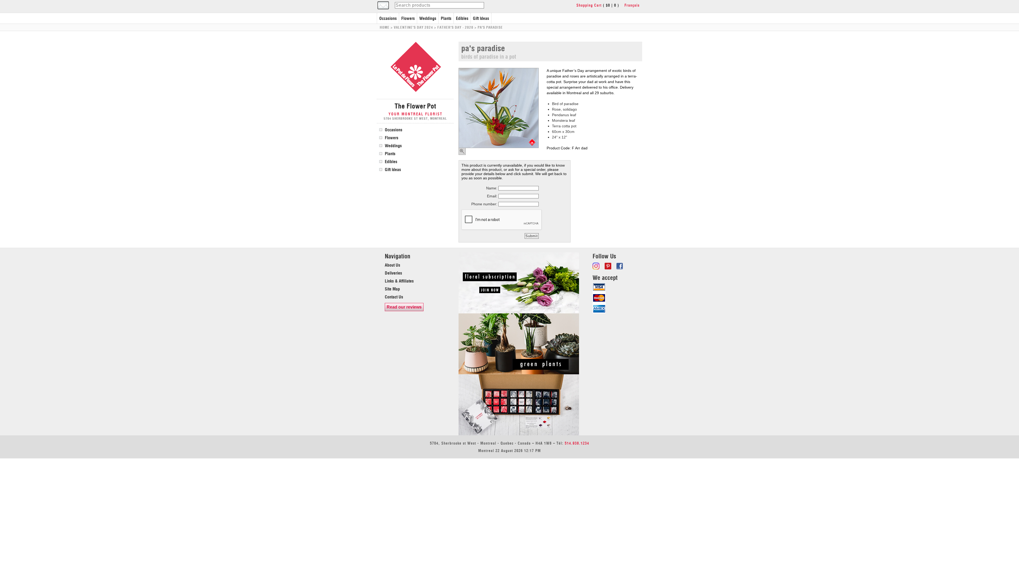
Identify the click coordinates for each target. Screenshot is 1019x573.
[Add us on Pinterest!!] (608, 266)
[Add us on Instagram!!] (597, 266)
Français (632, 5)
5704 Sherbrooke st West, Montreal (415, 118)
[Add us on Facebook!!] (620, 266)
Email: (492, 196)
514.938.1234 (577, 443)
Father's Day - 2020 (455, 27)
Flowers (408, 18)
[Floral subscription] (519, 312)
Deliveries (393, 273)
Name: (491, 188)
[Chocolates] (519, 434)
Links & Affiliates (399, 281)
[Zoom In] (462, 151)
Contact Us (394, 296)
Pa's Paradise (490, 27)
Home (385, 27)
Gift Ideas (481, 18)
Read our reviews (404, 307)
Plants (446, 18)
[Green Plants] (519, 373)
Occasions (388, 18)
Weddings (427, 18)
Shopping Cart (589, 5)
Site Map (392, 289)
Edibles (462, 18)
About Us (392, 265)
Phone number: (484, 204)
